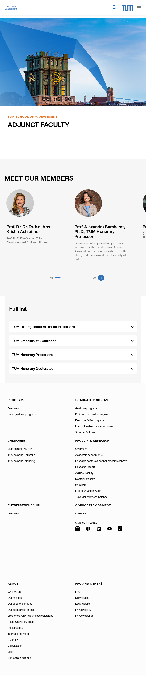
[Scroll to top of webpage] (137, 663)
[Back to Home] (12, 7)
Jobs (10, 651)
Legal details (82, 603)
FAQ (77, 591)
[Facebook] (88, 551)
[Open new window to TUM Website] (127, 8)
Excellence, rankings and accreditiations (30, 615)
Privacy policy (83, 609)
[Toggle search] (114, 7)
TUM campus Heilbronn (21, 455)
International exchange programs (94, 426)
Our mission (15, 598)
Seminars (80, 485)
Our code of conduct (20, 603)
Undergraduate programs (22, 414)
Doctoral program (85, 479)
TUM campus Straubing (21, 461)
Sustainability (15, 628)
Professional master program (92, 414)
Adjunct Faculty (84, 473)
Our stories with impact (21, 609)
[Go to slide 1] (58, 277)
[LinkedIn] (99, 551)
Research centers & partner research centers (101, 461)
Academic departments (89, 455)
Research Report (85, 467)
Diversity (13, 640)
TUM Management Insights (91, 497)
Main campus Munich (20, 449)
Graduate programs (86, 408)
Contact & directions (19, 658)
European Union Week (88, 491)
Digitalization (15, 645)
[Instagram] (77, 551)
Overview (13, 408)
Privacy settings (84, 615)
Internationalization (19, 633)
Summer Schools (85, 432)
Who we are (14, 591)
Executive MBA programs (90, 420)
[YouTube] (109, 551)
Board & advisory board (21, 621)
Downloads (82, 598)
